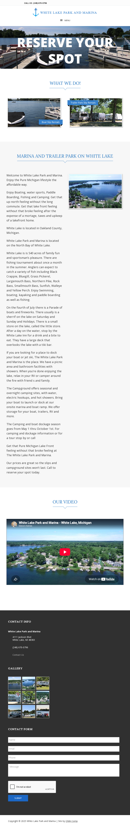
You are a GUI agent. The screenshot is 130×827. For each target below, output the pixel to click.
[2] (65, 66)
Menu (67, 20)
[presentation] (32, 787)
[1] (62, 66)
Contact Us (18, 654)
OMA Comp (72, 821)
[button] (4, 47)
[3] (68, 66)
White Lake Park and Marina (65, 12)
